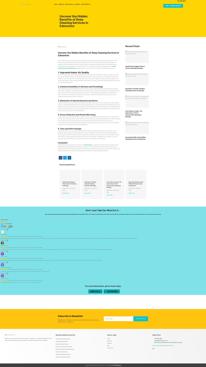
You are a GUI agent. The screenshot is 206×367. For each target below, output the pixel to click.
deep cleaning (61, 138)
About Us (61, 4)
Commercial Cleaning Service (63, 339)
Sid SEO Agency (117, 365)
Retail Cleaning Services (62, 351)
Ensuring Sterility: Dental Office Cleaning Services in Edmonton (135, 138)
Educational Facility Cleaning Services (65, 349)
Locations (77, 4)
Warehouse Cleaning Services (63, 354)
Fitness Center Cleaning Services (64, 346)
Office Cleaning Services (62, 341)
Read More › (65, 193)
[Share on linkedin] (69, 158)
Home (56, 4)
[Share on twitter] (65, 158)
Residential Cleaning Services (63, 357)
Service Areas (69, 4)
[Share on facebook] (60, 158)
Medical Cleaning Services (62, 344)
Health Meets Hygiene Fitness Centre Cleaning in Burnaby (135, 67)
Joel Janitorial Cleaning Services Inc (163, 345)
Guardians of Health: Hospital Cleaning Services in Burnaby (135, 89)
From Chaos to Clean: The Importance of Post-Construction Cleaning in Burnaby (133, 114)
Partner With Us (85, 4)
